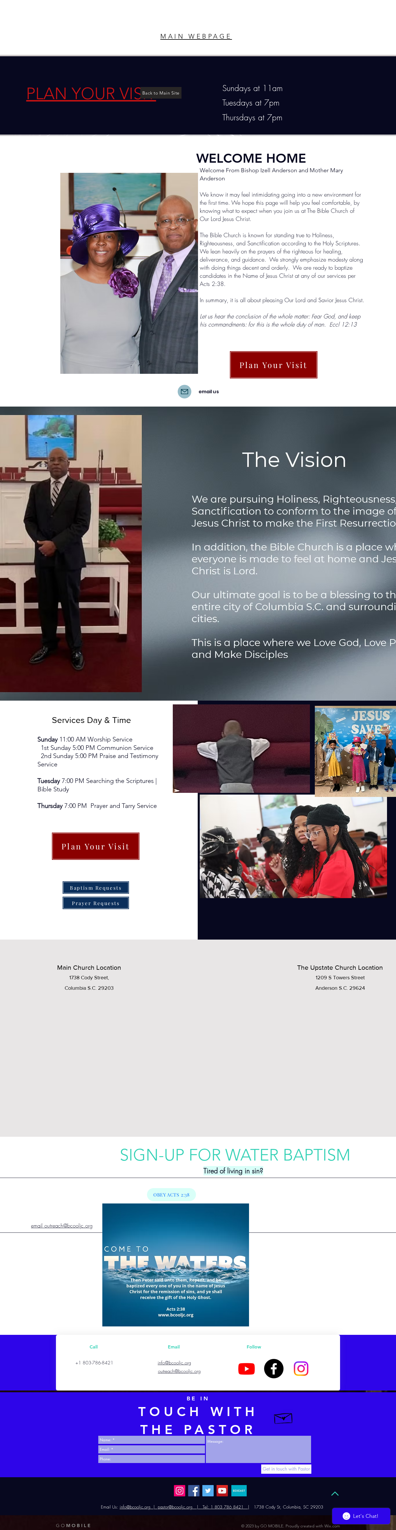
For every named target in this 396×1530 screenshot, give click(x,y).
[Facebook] (274, 1368)
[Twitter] (208, 1490)
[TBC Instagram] (301, 1368)
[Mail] (184, 391)
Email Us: (109, 1507)
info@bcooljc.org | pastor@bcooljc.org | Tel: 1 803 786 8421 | (184, 1507)
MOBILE (74, 1525)
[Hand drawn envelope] (283, 1417)
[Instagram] (179, 1490)
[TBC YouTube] (246, 1368)
